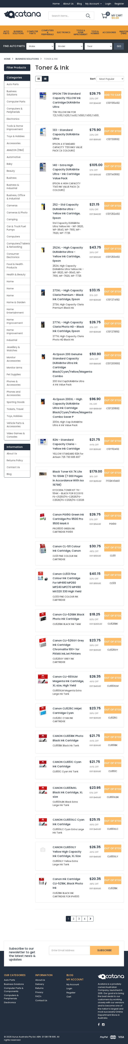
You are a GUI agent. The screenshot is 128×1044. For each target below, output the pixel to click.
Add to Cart (112, 95)
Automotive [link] (13, 157)
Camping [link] (12, 219)
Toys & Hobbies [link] (15, 136)
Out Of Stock (112, 131)
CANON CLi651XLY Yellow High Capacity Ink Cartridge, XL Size (67, 851)
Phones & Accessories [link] (13, 383)
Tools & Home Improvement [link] (15, 127)
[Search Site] (88, 15)
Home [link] (10, 281)
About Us (68, 3)
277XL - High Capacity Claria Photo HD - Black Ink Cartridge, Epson (68, 326)
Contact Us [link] (13, 467)
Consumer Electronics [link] (13, 255)
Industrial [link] (12, 340)
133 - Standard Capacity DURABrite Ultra (66, 134)
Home (56, 3)
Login (108, 3)
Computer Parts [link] (16, 101)
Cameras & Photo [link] (17, 212)
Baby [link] (9, 164)
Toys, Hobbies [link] (14, 416)
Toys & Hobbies (95, 32)
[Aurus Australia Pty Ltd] (22, 14)
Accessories (109, 32)
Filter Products (16, 67)
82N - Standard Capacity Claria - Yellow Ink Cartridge (66, 444)
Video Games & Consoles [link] (16, 435)
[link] (99, 1025)
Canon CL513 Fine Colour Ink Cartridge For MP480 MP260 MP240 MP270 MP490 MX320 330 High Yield (67, 582)
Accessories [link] (13, 143)
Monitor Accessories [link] (13, 359)
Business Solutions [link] (12, 93)
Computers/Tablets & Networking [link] (18, 245)
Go (119, 46)
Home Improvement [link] (15, 321)
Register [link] (71, 992)
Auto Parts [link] (13, 84)
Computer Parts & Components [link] (13, 990)
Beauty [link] (11, 171)
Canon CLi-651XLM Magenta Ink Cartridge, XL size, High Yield (68, 681)
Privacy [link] (39, 992)
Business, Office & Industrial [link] (16, 197)
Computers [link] (13, 236)
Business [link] (11, 178)
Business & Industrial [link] (13, 186)
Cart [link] (68, 996)
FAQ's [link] (38, 996)
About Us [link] (12, 453)
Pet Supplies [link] (14, 374)
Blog (79, 3)
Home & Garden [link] (16, 302)
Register (119, 3)
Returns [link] (39, 988)
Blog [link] (9, 474)
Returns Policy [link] (15, 460)
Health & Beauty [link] (16, 274)
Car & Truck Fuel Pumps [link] (16, 228)
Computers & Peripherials (47, 32)
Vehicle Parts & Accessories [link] (15, 424)
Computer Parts (32, 32)
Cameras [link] (12, 205)
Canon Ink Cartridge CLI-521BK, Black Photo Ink (68, 883)
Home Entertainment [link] (15, 311)
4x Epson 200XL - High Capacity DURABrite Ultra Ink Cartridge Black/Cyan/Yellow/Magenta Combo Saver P (72, 408)
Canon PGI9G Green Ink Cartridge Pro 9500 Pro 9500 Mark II (68, 519)
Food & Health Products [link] (15, 265)
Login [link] (69, 988)
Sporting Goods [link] (15, 402)
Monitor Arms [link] (14, 367)
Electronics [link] (13, 119)
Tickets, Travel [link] (15, 409)
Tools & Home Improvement (81, 32)
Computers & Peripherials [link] (14, 110)
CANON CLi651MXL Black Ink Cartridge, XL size (68, 792)
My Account (92, 3)
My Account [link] (72, 984)
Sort (92, 78)
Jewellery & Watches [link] (13, 348)
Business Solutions (18, 32)
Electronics (63, 32)
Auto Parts (6, 32)
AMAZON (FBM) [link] (15, 150)
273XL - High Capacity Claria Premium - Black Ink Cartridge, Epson (68, 294)
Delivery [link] (39, 984)
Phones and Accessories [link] (13, 393)
